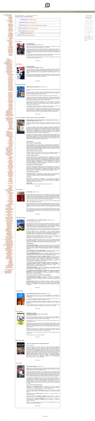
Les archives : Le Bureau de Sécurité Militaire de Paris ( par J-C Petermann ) (10, 107)
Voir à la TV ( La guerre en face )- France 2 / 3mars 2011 (9, 221)
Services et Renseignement (31, 19)
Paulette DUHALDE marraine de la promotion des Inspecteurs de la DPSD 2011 (9, 225)
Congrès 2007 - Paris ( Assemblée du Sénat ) (10, 169)
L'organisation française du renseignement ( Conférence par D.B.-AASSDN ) (9, 233)
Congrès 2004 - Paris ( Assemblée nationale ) (10, 159)
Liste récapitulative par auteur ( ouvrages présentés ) (9, 254)
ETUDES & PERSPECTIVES (8, 244)
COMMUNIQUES (8, 205)
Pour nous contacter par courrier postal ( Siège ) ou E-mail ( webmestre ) (10, 30)
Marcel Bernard (10, 192)
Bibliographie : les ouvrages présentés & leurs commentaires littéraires (10, 53)
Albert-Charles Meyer (10, 196)
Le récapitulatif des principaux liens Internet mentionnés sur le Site (10, 35)
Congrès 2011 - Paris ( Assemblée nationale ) (10, 186)
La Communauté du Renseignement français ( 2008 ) (9, 68)
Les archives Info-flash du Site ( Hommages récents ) (9, 190)
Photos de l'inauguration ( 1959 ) (10, 141)
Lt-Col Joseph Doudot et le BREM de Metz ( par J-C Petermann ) (10, 123)
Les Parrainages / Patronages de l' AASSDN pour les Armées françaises (10, 25)
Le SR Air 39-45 (9, 72)
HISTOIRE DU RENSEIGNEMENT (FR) (8, 63)
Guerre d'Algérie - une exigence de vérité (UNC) (9, 212)
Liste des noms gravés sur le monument (10, 143)
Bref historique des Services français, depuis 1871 (9, 65)
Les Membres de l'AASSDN (10, 22)
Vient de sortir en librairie (9, 215)
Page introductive (11, 157)
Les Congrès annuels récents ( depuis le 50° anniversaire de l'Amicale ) (9, 154)
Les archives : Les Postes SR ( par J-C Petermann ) (10, 102)
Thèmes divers (10, 264)
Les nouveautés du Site (10, 39)
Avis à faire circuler (9, 214)
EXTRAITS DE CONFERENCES (8, 230)
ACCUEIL (8, 58)
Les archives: (9, 73)
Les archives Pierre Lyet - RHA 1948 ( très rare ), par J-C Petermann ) (10, 79)
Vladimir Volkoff (10, 204)
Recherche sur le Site (9, 61)
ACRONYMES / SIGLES (8, 271)
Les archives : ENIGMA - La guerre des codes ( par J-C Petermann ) (10, 84)
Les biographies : (9, 120)
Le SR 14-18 (9, 69)
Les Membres (9, 188)
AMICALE (8, 131)
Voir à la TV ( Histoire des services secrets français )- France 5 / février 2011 (9, 218)
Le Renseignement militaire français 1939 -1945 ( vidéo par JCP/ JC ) (9, 115)
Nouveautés (9, 60)
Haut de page (37, 60)
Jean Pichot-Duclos (10, 199)
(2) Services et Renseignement (36, 25)
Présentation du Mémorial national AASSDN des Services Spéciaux (10, 43)
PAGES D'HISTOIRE (8, 239)
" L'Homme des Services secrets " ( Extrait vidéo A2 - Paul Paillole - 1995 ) (9, 111)
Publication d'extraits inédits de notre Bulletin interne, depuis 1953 (10, 48)
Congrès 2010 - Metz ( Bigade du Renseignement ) (10, 182)
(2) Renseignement (34, 28)
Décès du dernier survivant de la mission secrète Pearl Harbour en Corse (9, 209)
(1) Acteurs (28, 25)
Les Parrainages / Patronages (9, 151)
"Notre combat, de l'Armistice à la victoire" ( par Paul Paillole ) (9, 118)
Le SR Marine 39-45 (9, 71)
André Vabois (10, 201)
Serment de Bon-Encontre (9, 206)
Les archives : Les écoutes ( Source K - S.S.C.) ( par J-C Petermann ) (10, 98)
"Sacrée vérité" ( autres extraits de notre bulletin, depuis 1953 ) (9, 243)
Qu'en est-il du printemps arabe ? (9, 228)
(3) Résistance (44, 25)
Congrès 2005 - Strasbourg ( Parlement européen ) (10, 163)
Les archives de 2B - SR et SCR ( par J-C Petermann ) (10, 75)
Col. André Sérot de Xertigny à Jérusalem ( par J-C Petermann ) (10, 128)
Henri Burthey (10, 193)
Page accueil (9, 59)
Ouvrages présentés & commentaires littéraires (9, 251)
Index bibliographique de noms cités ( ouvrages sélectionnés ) (9, 267)
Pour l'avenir (9, 15)
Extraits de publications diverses (9, 270)
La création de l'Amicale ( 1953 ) (9, 133)
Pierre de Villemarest (11, 203)
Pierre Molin (10, 197)
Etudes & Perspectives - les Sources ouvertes (10, 18)
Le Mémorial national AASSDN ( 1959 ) (9, 135)
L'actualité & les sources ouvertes (9, 247)
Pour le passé (9, 40)
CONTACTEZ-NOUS (8, 272)
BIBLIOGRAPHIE (8, 248)
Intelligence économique (10, 263)
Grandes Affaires (10, 260)
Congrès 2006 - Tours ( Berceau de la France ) (10, 166)
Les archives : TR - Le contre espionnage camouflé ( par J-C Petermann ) (10, 89)
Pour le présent (9, 20)
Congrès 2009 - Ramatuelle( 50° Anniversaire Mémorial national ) (10, 177)
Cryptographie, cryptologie (10, 262)
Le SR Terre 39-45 (9, 70)
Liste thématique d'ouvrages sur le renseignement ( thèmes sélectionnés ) (9, 257)
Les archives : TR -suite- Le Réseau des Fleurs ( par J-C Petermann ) (10, 94)
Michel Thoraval (10, 200)
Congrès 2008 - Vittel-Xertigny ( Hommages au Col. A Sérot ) (10, 173)
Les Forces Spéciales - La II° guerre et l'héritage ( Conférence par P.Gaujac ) (9, 237)
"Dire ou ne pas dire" (9, 241)
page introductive (32, 15)
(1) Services (28, 28)
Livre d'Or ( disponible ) (11, 146)
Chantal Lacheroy (10, 195)
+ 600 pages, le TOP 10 (8, 14)
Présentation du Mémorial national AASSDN (10, 138)
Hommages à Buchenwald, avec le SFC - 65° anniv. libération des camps (9, 149)
